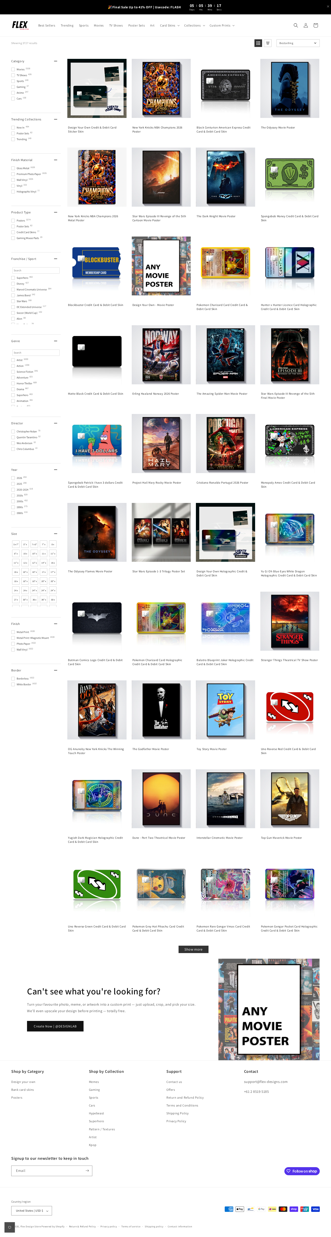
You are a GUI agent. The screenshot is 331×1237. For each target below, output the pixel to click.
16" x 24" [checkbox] (34, 573)
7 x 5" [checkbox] (34, 544)
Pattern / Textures (102, 1129)
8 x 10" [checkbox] (52, 545)
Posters (16, 1097)
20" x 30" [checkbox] (53, 582)
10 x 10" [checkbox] (25, 554)
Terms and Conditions (182, 1105)
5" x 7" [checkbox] (25, 545)
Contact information (180, 1226)
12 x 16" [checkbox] (25, 563)
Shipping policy (154, 1226)
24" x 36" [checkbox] (53, 591)
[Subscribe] (87, 1170)
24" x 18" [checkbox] (43, 591)
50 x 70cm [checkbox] (52, 600)
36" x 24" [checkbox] (43, 600)
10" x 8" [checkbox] (34, 554)
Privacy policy (108, 1226)
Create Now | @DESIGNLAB (55, 1026)
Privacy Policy (176, 1121)
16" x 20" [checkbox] (25, 573)
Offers (170, 1089)
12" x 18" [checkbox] (34, 563)
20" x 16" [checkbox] (43, 582)
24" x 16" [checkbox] (34, 591)
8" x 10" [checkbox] (16, 554)
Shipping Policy (177, 1113)
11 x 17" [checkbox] (43, 554)
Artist (93, 1137)
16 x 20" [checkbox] (53, 563)
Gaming (94, 1089)
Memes (94, 1082)
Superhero (96, 1121)
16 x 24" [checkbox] (16, 573)
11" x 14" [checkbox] (53, 554)
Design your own (23, 1082)
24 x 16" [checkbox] (16, 591)
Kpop (93, 1145)
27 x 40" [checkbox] (16, 600)
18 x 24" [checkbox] (16, 582)
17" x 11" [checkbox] (53, 573)
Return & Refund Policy (82, 1226)
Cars (92, 1105)
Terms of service (130, 1226)
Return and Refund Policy (185, 1097)
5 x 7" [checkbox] (16, 544)
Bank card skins (22, 1089)
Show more (193, 949)
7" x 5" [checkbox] (43, 545)
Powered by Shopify (53, 1226)
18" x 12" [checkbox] (25, 582)
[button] (169, 25)
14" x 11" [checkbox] (43, 563)
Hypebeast (96, 1113)
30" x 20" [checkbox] (25, 600)
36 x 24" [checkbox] (34, 600)
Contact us (174, 1082)
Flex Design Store (30, 1226)
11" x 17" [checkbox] (16, 563)
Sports (94, 1097)
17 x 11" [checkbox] (43, 573)
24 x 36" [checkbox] (25, 591)
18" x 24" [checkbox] (34, 582)
